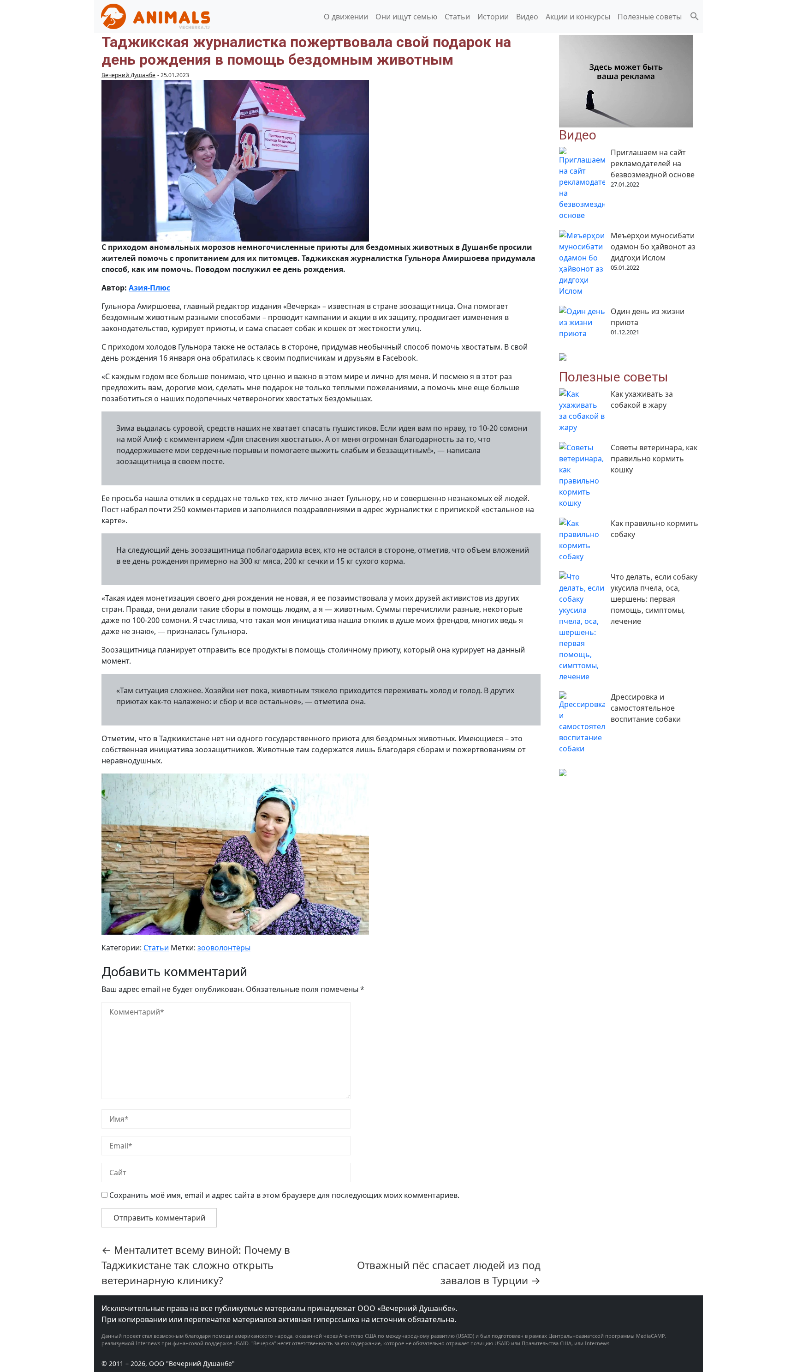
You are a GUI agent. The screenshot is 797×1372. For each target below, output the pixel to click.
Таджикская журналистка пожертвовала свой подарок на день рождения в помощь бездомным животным (306, 50)
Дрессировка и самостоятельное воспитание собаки (646, 708)
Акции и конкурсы (578, 17)
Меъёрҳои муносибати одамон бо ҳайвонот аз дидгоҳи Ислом (653, 246)
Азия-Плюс (149, 288)
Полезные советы (650, 17)
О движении (346, 17)
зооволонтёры (223, 948)
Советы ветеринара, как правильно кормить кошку (654, 458)
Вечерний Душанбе (128, 75)
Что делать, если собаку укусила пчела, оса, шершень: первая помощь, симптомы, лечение (654, 599)
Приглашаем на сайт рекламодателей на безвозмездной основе (653, 163)
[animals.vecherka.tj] (155, 16)
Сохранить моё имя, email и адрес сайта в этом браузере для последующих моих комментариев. (284, 1195)
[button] (694, 16)
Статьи (457, 17)
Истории (493, 17)
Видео (527, 17)
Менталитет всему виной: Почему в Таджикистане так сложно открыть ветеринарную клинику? (195, 1265)
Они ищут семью (406, 17)
